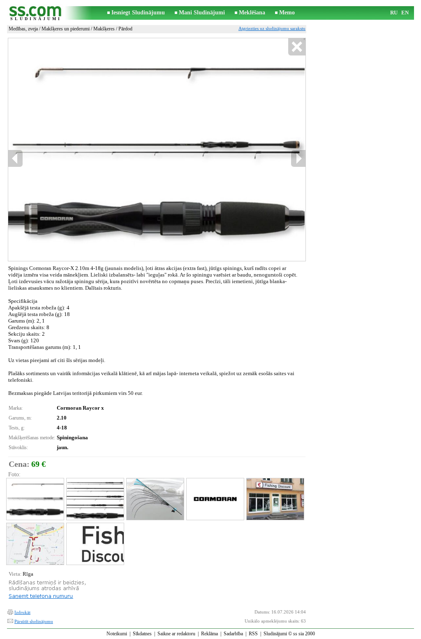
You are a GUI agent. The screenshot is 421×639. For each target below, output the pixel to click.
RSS (253, 634)
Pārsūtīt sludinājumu (33, 621)
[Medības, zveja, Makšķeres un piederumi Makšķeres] (34, 499)
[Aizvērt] (296, 47)
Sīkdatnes (142, 634)
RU (394, 12)
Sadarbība (233, 634)
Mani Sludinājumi (202, 12)
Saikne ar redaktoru (176, 634)
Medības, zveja (23, 29)
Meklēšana (252, 12)
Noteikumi (116, 634)
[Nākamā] (298, 158)
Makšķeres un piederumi (66, 29)
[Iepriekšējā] (15, 158)
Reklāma (209, 634)
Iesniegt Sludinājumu (138, 12)
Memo (287, 12)
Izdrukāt (22, 612)
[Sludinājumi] (36, 13)
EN (405, 12)
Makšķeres (104, 29)
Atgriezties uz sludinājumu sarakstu (271, 28)
